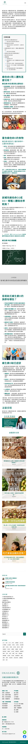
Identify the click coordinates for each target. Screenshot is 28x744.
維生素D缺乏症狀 (9, 55)
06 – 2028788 (5, 728)
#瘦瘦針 (8, 651)
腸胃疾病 (4, 618)
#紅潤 (10, 653)
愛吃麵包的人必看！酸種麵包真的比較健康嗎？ (15, 61)
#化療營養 (4, 644)
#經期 (13, 653)
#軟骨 (7, 657)
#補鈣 (4, 657)
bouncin (24, 742)
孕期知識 (4, 605)
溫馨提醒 (7, 57)
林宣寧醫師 (4, 624)
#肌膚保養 (20, 653)
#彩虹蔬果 (21, 644)
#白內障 (12, 651)
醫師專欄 (4, 622)
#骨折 (4, 659)
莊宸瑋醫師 (4, 625)
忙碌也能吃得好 (5, 607)
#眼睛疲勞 (21, 651)
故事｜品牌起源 (6, 692)
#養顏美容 (21, 657)
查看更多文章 (10, 58)
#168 (3, 642)
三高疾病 (4, 600)
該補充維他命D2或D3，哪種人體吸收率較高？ (14, 49)
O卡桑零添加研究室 (6, 596)
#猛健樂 (16, 649)
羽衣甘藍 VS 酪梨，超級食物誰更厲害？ (15, 63)
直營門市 (16, 694)
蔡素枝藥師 (4, 627)
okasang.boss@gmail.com (8, 733)
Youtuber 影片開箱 (18, 703)
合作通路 (16, 696)
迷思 (6, 659)
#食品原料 (11, 657)
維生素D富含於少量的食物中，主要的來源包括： (15, 45)
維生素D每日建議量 (11, 51)
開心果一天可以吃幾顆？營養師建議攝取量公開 (15, 66)
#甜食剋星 (4, 651)
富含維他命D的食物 (9, 43)
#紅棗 (7, 653)
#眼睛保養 (17, 651)
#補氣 (22, 655)
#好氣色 (17, 644)
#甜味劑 (20, 649)
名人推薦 (4, 604)
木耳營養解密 (5, 609)
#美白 (16, 653)
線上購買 (4, 716)
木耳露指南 (4, 611)
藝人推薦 (16, 709)
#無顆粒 (12, 649)
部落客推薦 (4, 620)
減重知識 (4, 613)
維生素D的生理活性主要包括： (13, 41)
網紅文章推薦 (17, 705)
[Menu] (25, 2)
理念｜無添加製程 (6, 696)
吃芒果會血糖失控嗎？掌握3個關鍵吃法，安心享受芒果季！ (15, 69)
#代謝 (13, 642)
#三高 (10, 642)
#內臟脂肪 (16, 642)
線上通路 (16, 692)
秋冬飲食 (4, 616)
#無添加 (8, 649)
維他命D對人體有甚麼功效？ (11, 39)
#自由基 (8, 655)
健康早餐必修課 (5, 602)
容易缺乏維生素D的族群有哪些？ (12, 53)
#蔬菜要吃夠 (17, 655)
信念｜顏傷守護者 (6, 694)
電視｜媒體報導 (18, 707)
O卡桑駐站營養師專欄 (7, 598)
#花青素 (12, 655)
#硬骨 (4, 653)
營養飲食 (4, 614)
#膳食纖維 (4, 655)
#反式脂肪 (9, 644)
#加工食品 (21, 642)
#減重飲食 (4, 649)
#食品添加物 (16, 657)
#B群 (6, 642)
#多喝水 (13, 644)
